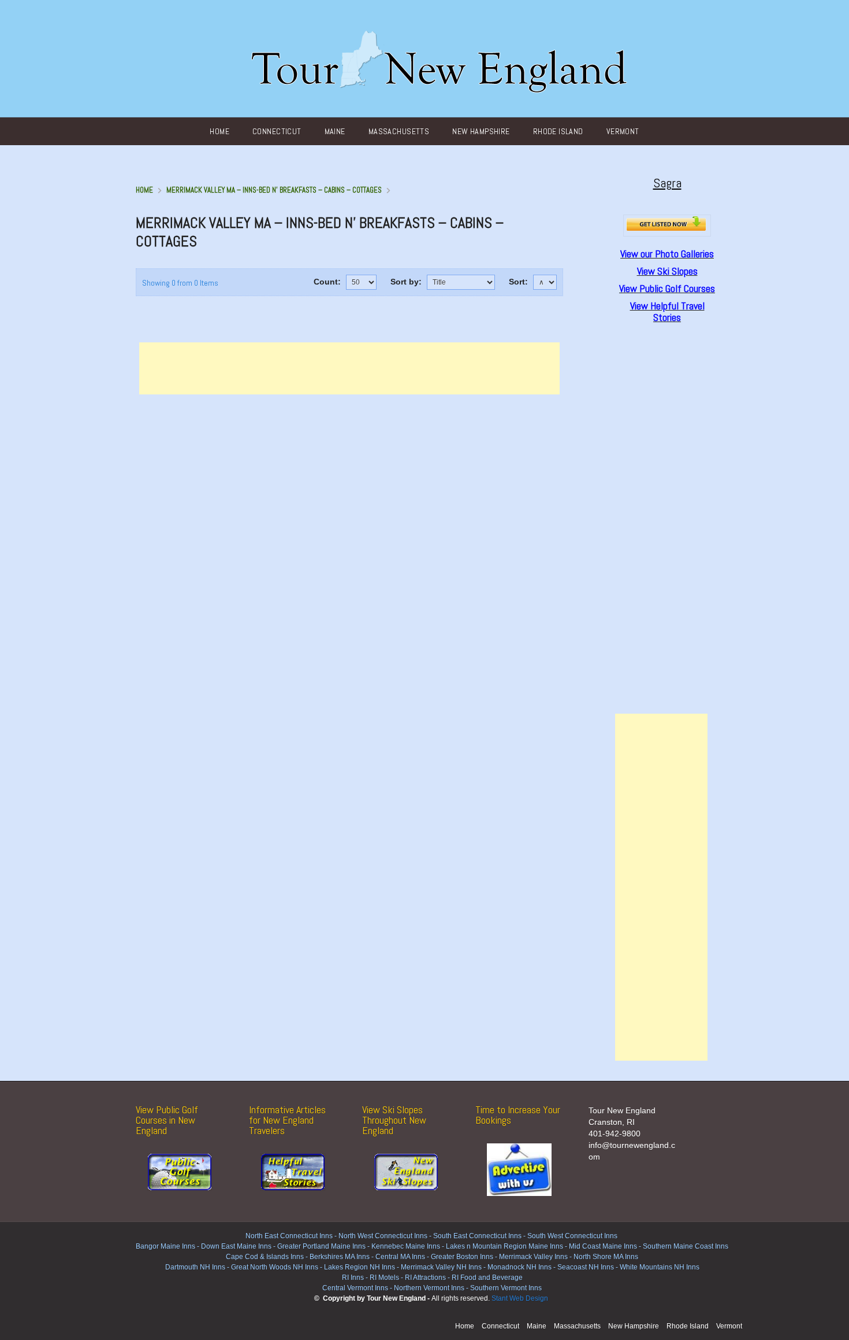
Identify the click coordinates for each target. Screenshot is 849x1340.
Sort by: (406, 281)
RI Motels (384, 1277)
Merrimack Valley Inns (533, 1257)
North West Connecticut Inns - (385, 1236)
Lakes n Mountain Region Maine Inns (504, 1246)
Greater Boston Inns (462, 1257)
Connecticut (276, 131)
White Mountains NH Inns (659, 1267)
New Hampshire (480, 131)
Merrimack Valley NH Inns (441, 1267)
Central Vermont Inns (355, 1288)
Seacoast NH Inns (585, 1267)
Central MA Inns (400, 1257)
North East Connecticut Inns (289, 1236)
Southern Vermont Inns (506, 1288)
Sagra (667, 183)
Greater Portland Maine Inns (320, 1246)
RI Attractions (425, 1277)
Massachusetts (398, 131)
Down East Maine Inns (236, 1246)
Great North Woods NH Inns (274, 1267)
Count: (327, 281)
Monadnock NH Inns (519, 1267)
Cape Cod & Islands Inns (265, 1257)
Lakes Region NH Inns (359, 1267)
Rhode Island (558, 131)
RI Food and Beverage (487, 1277)
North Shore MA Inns (606, 1257)
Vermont (622, 131)
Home (219, 131)
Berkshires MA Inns (340, 1257)
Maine (335, 131)
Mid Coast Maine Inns (603, 1246)
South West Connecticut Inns (572, 1236)
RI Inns (353, 1277)
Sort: (518, 281)
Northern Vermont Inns (429, 1288)
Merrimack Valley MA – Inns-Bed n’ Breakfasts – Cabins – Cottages (274, 190)
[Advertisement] (349, 368)
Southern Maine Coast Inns (685, 1246)
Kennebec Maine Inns (405, 1246)
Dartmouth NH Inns (195, 1267)
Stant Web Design (519, 1298)
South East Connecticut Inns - (480, 1236)
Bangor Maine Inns (165, 1246)
